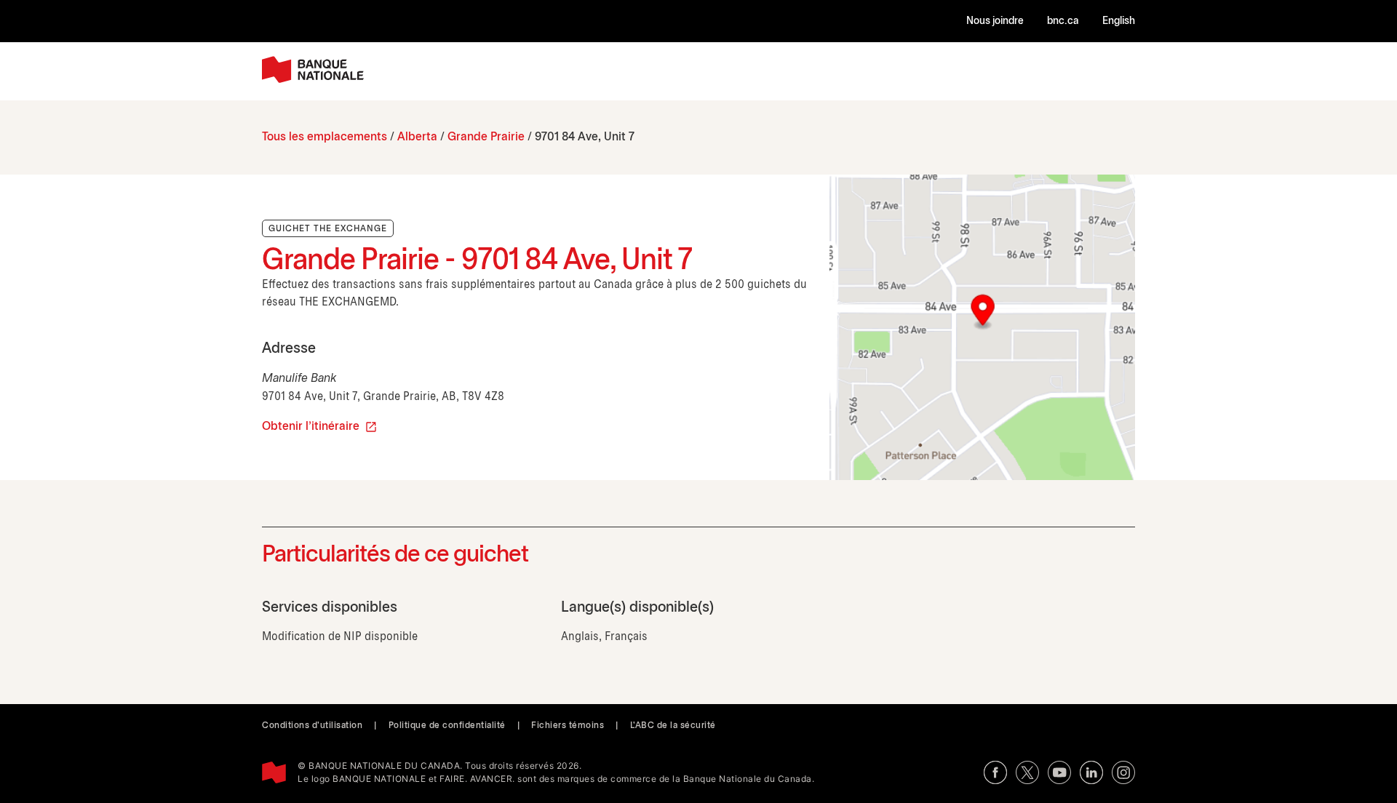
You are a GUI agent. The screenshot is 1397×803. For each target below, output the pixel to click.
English (1118, 21)
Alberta (417, 137)
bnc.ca (1063, 21)
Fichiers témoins (567, 726)
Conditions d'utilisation (312, 726)
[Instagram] (1123, 772)
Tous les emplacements (324, 137)
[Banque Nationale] (313, 69)
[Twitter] (1027, 772)
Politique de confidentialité (447, 726)
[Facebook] (995, 772)
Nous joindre (995, 21)
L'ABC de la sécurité (673, 726)
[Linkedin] (1091, 772)
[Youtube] (1059, 772)
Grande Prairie (486, 137)
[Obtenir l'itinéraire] (982, 327)
